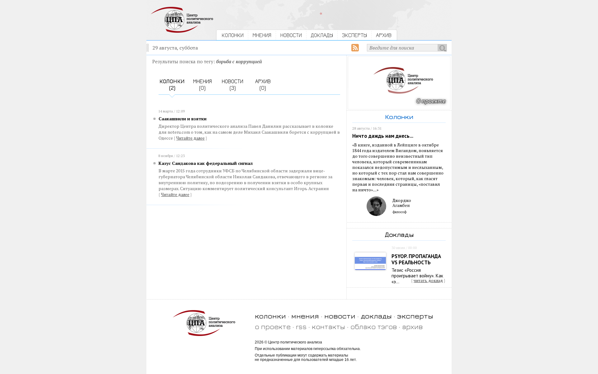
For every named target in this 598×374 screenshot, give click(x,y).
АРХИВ (384, 35)
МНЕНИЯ (262, 35)
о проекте (273, 326)
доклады (376, 316)
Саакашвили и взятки (182, 119)
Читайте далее (190, 138)
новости (339, 316)
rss (301, 326)
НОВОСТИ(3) (232, 84)
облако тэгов (373, 326)
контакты (328, 326)
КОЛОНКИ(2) (172, 84)
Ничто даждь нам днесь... (382, 136)
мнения (305, 316)
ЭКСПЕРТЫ (354, 35)
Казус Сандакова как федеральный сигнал (206, 163)
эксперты (415, 316)
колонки (270, 316)
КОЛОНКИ (233, 35)
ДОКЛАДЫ (322, 35)
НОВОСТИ (291, 35)
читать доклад (428, 280)
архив (412, 326)
